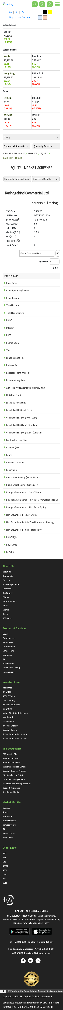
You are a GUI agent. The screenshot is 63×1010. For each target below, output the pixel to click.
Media (5, 605)
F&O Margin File (10, 754)
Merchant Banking (11, 667)
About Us (7, 571)
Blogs (5, 613)
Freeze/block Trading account (16, 783)
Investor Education (11, 704)
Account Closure (10, 729)
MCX (4, 861)
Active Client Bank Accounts (15, 713)
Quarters (43, 261)
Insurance (7, 654)
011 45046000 (18, 941)
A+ (10, 12)
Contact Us (7, 588)
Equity (44, 153)
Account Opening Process (14, 770)
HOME (21, 153)
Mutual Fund (8, 650)
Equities (6, 807)
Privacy (6, 597)
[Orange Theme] (45, 17)
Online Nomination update (15, 734)
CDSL (5, 874)
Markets (32, 153)
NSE (4, 853)
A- (23, 12)
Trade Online (8, 721)
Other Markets (9, 820)
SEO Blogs (7, 618)
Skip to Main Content (19, 17)
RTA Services (8, 663)
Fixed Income (9, 638)
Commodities (9, 646)
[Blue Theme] (40, 17)
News (5, 812)
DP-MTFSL (7, 691)
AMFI (5, 882)
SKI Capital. (25, 996)
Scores (6, 609)
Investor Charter (10, 725)
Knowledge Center (11, 584)
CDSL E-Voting (9, 700)
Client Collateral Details (13, 775)
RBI (4, 878)
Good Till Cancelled (11, 762)
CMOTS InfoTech (51, 1002)
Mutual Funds (9, 833)
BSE (4, 857)
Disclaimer (7, 592)
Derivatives (8, 642)
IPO (4, 659)
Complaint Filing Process (14, 779)
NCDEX (5, 865)
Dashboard (8, 717)
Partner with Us (9, 601)
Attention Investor (11, 758)
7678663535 (41, 949)
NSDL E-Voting (9, 696)
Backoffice (7, 687)
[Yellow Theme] (50, 12)
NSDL (5, 870)
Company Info (9, 824)
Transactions (8, 671)
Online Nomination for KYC (15, 738)
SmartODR (7, 708)
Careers (6, 580)
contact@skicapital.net (40, 941)
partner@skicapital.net (38, 953)
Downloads (8, 575)
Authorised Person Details (14, 766)
